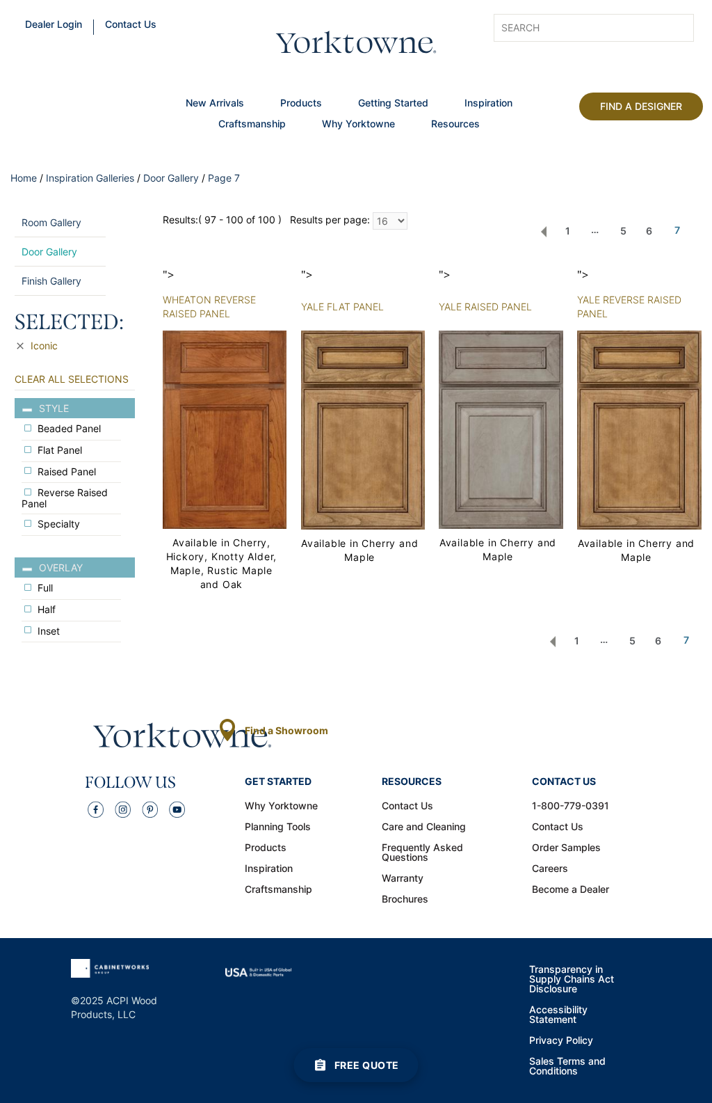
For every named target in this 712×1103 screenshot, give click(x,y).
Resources (455, 124)
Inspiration (488, 103)
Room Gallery (51, 222)
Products (301, 103)
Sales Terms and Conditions (567, 1066)
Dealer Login (53, 25)
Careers (550, 869)
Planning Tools (278, 827)
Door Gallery (171, 177)
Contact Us (130, 25)
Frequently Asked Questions (422, 853)
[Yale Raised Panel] (501, 428)
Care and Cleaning (424, 827)
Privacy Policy (561, 1041)
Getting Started (393, 103)
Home (23, 177)
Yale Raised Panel (485, 306)
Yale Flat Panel (342, 306)
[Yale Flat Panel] (363, 429)
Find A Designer (641, 106)
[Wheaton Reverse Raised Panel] (224, 428)
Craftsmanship (252, 124)
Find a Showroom (286, 730)
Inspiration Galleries (90, 177)
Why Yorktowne (358, 124)
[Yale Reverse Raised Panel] (639, 429)
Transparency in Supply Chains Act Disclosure (571, 980)
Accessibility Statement (558, 1015)
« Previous (544, 231)
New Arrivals (215, 103)
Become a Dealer (570, 890)
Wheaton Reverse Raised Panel (209, 306)
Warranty (402, 878)
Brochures (405, 899)
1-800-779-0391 (570, 806)
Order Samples (566, 848)
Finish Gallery (51, 280)
